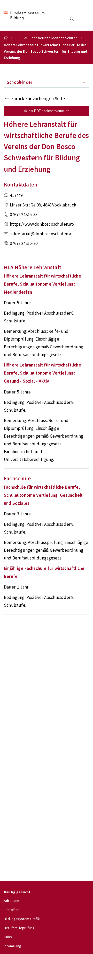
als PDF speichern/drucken (49, 111)
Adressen (11, 900)
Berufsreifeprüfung (19, 927)
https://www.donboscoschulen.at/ (42, 224)
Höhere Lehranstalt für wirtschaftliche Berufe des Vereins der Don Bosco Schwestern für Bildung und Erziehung (45, 51)
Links (8, 937)
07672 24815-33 (23, 214)
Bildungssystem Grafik (22, 918)
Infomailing (12, 946)
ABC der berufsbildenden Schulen (51, 38)
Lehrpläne (12, 909)
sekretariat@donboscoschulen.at (41, 234)
